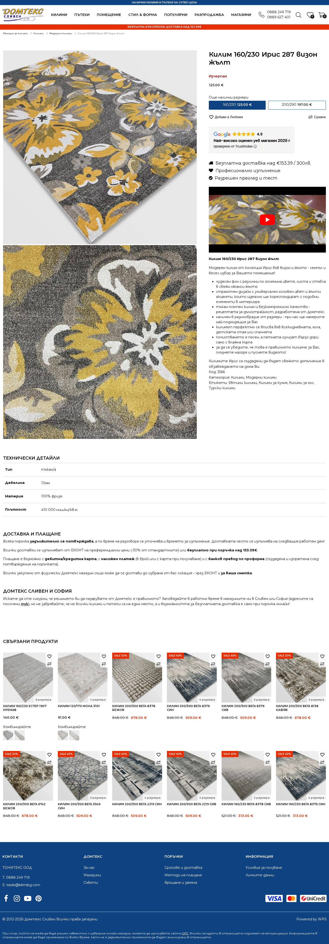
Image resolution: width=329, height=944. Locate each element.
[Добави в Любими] (49, 656)
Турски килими (222, 388)
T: (3, 877)
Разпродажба (209, 15)
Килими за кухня (273, 383)
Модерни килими (261, 377)
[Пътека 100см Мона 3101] (74, 735)
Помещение (109, 15)
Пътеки (82, 15)
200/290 (297, 104)
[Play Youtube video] (267, 220)
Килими (59, 15)
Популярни (175, 15)
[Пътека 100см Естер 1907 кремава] (19, 735)
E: (4, 885)
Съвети (91, 882)
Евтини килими (243, 383)
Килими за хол (301, 383)
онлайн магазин (118, 933)
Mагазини (241, 15)
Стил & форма (142, 15)
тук (24, 604)
